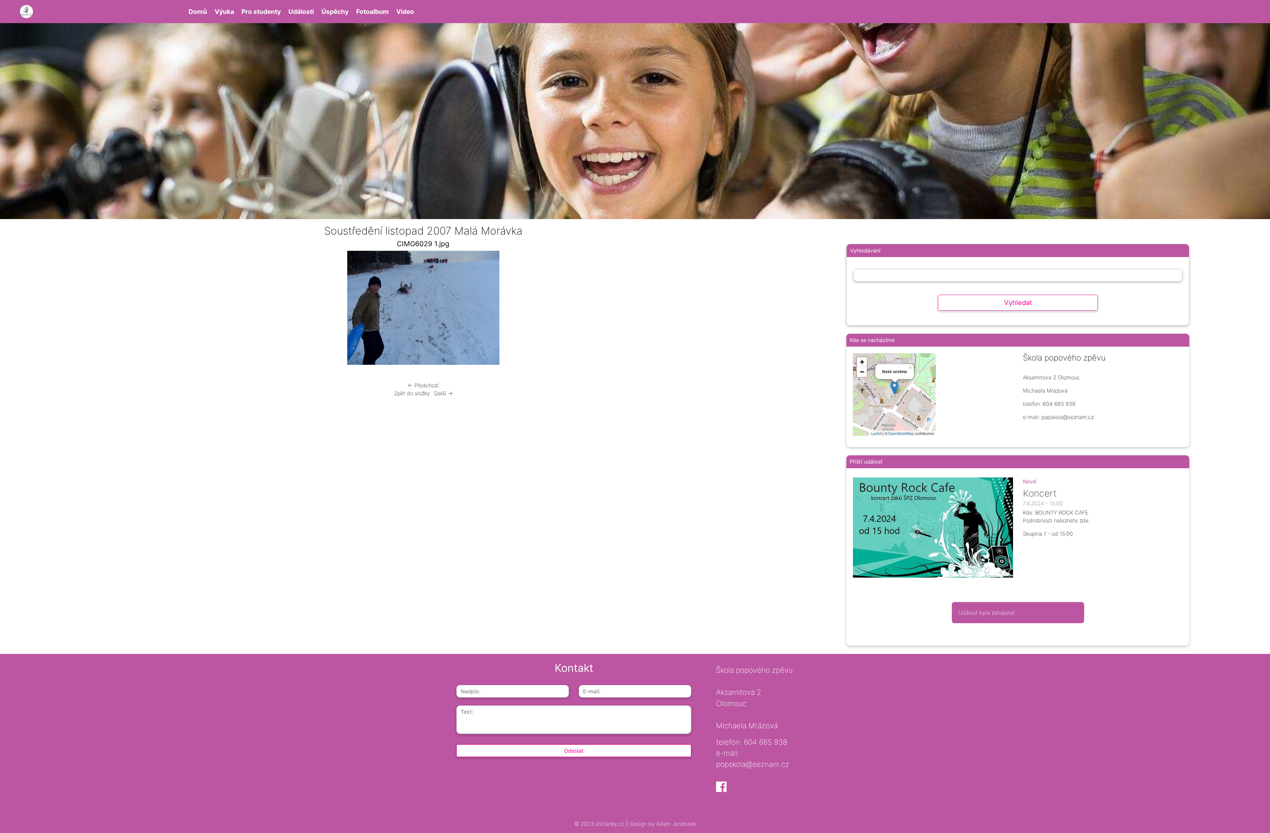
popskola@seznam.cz (752, 764)
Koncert (1040, 493)
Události (301, 12)
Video (405, 12)
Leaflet (876, 433)
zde (1084, 520)
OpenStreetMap (901, 433)
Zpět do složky (412, 393)
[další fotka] (601, 309)
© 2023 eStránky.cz (599, 823)
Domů (198, 12)
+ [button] (862, 362)
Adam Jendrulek (675, 823)
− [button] (862, 372)
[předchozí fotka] (245, 309)
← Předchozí (423, 385)
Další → (443, 393)
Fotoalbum (372, 12)
